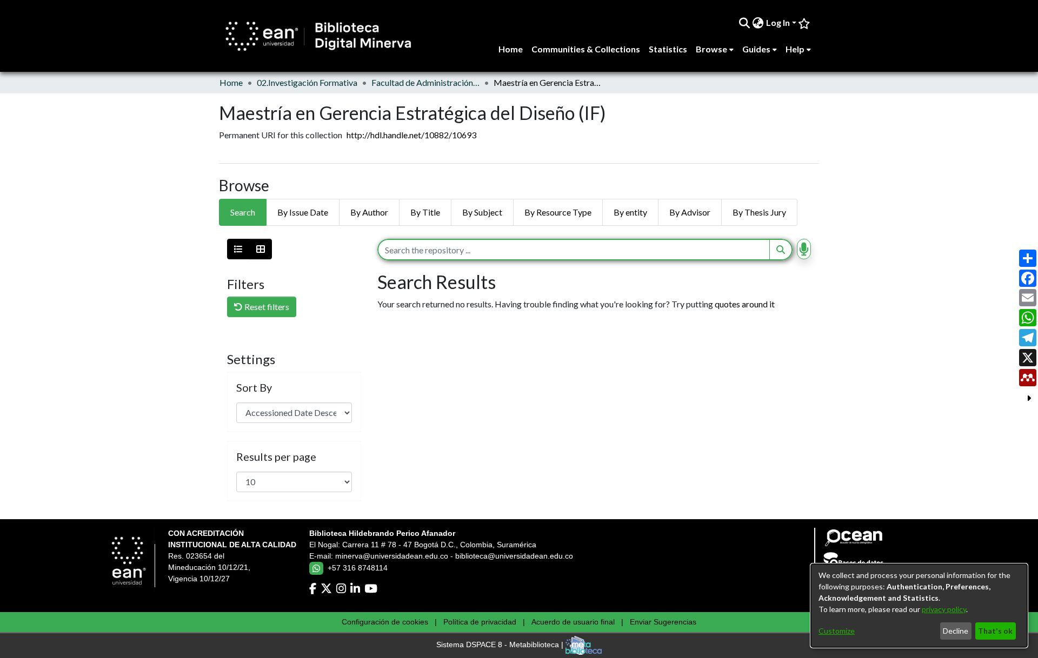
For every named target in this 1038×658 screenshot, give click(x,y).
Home (231, 82)
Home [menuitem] (510, 49)
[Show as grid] (260, 249)
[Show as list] (238, 249)
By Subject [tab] (482, 212)
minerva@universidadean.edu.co (391, 556)
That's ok (995, 630)
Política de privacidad (479, 621)
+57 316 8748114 (358, 567)
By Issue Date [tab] (302, 212)
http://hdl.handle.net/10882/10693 (411, 135)
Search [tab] (242, 212)
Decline (955, 630)
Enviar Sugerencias (663, 621)
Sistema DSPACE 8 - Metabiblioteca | (500, 645)
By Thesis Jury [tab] (759, 212)
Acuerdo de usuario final (573, 621)
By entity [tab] (630, 212)
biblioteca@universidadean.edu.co (514, 556)
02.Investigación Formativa (307, 82)
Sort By (254, 387)
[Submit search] (744, 22)
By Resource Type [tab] (557, 212)
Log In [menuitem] (778, 22)
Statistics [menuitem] (668, 49)
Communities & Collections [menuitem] (585, 49)
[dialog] (919, 605)
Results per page (276, 456)
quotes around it (745, 304)
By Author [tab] (369, 212)
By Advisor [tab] (689, 212)
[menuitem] (758, 22)
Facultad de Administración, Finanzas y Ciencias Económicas (425, 82)
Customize (837, 630)
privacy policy (944, 609)
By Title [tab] (425, 212)
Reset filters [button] (266, 306)
